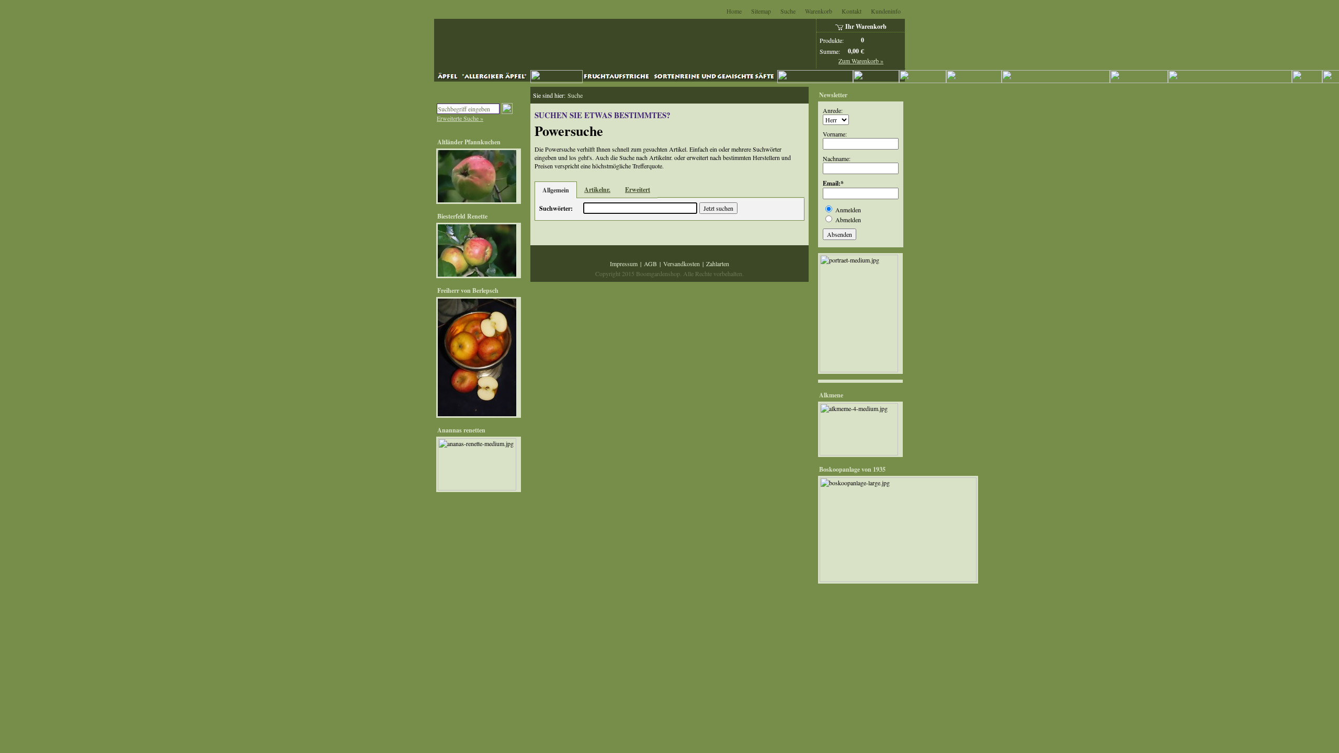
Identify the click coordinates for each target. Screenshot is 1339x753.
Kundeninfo (886, 11)
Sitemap (761, 11)
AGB (650, 263)
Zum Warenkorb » (860, 60)
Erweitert (637, 189)
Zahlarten (717, 263)
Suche (788, 11)
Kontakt (851, 11)
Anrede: (833, 110)
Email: (832, 183)
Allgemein (555, 190)
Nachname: (836, 158)
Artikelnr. (597, 189)
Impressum (624, 263)
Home (734, 11)
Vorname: (835, 134)
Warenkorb (818, 11)
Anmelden (848, 210)
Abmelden (848, 219)
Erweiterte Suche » (460, 118)
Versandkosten (681, 263)
